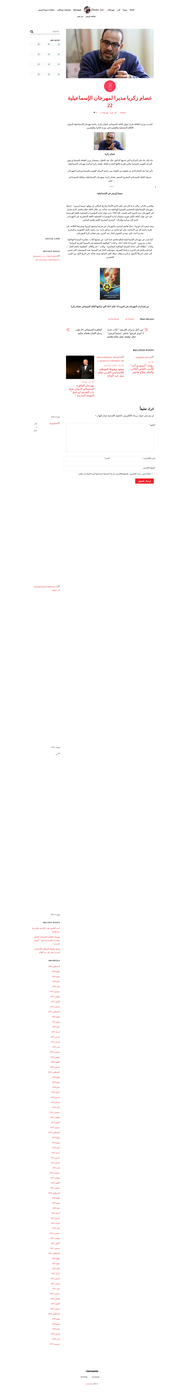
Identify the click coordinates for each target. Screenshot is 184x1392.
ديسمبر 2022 (55, 1173)
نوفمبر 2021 (55, 1238)
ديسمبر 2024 (55, 1052)
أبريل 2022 (55, 1213)
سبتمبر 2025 (55, 1007)
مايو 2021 (56, 1268)
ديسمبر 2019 (55, 1344)
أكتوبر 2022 (55, 1183)
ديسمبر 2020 (55, 1294)
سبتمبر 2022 (55, 1188)
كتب (118, 10)
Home (132, 10)
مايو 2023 (56, 1147)
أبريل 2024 (55, 1092)
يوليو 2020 (56, 1319)
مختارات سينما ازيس (110, 365)
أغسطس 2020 (54, 1314)
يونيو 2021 (56, 1263)
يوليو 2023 (56, 1137)
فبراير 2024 (55, 1102)
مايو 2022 (56, 1208)
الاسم (106, 458)
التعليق (152, 425)
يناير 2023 (56, 1168)
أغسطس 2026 (54, 966)
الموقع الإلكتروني (149, 468)
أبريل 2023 (55, 1153)
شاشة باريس (91, 16)
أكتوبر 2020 (55, 1304)
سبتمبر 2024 (55, 1067)
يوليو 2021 (56, 1258)
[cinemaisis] (94, 9)
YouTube (84, 1377)
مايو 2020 (56, 1329)
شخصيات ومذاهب (64, 10)
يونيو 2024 (56, 1082)
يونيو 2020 (56, 1324)
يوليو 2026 (56, 971)
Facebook (96, 1377)
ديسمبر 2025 (55, 991)
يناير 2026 (56, 986)
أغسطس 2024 (54, 1072)
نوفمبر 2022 (55, 1178)
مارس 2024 (55, 1097)
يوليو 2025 (56, 1017)
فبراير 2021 (55, 1284)
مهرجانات (110, 10)
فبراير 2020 (55, 1334)
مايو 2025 (56, 1027)
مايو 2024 (56, 1087)
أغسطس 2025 (54, 1012)
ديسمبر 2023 (55, 1112)
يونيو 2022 (56, 1203)
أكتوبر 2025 (55, 1002)
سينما (125, 10)
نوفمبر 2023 (55, 1117)
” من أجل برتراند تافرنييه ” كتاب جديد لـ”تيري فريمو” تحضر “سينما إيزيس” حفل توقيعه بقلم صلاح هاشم (125, 333)
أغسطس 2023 (54, 1132)
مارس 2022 (55, 1218)
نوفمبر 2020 (55, 1299)
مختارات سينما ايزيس (46, 10)
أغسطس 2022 (54, 1193)
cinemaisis (89, 1384)
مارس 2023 (55, 1158)
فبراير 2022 (55, 1223)
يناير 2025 (56, 1047)
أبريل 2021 (55, 1273)
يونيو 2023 (56, 1142)
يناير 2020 (56, 1339)
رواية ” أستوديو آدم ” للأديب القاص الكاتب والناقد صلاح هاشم (142, 369)
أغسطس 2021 (54, 1253)
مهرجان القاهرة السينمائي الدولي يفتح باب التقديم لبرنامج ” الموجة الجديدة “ (47, 940)
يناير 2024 (56, 1107)
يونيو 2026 (56, 976)
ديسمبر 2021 (55, 1233)
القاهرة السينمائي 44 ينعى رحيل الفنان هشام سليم (89, 331)
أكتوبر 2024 (55, 1062)
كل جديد (113, 113)
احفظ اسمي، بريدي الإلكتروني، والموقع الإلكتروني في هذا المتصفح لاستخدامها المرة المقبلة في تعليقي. (114, 474)
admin (123, 113)
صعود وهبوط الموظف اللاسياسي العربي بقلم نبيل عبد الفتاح (111, 372)
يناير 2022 (56, 1228)
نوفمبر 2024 (55, 1057)
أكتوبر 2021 (55, 1243)
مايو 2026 (56, 981)
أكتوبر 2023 (55, 1122)
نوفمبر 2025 (55, 996)
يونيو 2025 (56, 1022)
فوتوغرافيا (77, 10)
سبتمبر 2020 (55, 1309)
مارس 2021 (55, 1278)
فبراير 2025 (55, 1042)
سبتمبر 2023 (55, 1127)
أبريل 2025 (55, 1032)
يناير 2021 (56, 1289)
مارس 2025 (55, 1037)
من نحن (80, 16)
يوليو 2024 (56, 1077)
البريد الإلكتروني (148, 458)
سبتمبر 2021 (55, 1248)
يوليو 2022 (56, 1198)
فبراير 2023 (55, 1163)
